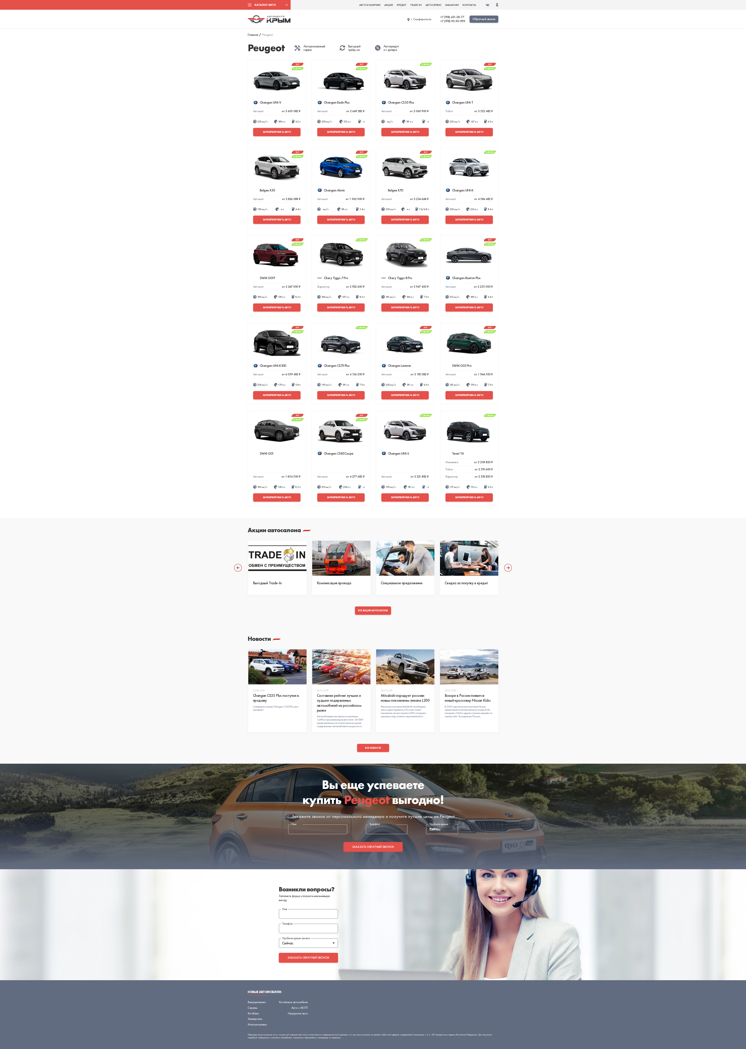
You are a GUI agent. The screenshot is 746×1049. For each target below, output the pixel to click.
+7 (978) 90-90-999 (452, 21)
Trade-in (416, 5)
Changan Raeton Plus (466, 278)
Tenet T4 (458, 453)
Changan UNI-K (462, 190)
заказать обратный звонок (373, 847)
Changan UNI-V (270, 102)
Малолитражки (257, 1024)
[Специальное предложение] (405, 558)
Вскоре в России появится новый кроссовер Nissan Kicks (468, 698)
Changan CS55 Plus (401, 102)
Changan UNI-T (462, 102)
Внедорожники (257, 1002)
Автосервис (433, 5)
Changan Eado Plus (336, 102)
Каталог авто (265, 5)
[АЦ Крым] (269, 19)
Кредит (401, 5)
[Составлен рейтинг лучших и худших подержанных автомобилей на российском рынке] (341, 666)
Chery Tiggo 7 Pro (336, 278)
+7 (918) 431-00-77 (452, 17)
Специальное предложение (401, 582)
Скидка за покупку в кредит (466, 582)
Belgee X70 (395, 190)
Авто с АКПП (299, 1008)
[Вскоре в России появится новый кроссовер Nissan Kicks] (469, 666)
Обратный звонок (483, 19)
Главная (253, 35)
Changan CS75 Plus (336, 365)
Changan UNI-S (398, 453)
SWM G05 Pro (461, 365)
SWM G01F (267, 278)
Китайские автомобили (293, 1002)
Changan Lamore (399, 365)
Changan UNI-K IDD (273, 365)
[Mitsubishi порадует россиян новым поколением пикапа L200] (405, 666)
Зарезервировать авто (277, 132)
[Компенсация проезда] (341, 558)
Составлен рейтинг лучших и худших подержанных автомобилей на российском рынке (339, 703)
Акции (388, 5)
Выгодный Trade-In (267, 582)
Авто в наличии (369, 5)
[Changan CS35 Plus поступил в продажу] (277, 666)
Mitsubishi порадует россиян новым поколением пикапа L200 (405, 698)
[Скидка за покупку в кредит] (469, 558)
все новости (373, 747)
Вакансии (452, 5)
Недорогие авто (298, 1013)
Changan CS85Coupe (338, 453)
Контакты (469, 5)
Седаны (252, 1008)
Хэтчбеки (253, 1013)
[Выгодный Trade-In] (277, 558)
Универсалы (255, 1019)
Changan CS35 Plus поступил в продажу (276, 698)
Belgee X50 (267, 190)
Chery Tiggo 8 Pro (400, 278)
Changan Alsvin (334, 190)
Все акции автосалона (373, 610)
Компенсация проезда (334, 582)
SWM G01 (267, 453)
